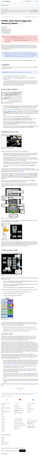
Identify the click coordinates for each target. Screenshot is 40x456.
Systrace (9, 364)
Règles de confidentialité (18, 412)
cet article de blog (7, 41)
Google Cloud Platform (5, 442)
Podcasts (2, 416)
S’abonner (22, 450)
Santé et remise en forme (18, 408)
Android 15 (3, 424)
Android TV (29, 411)
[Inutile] (38, 17)
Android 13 (3, 427)
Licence (12, 448)
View (29, 155)
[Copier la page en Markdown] (22, 23)
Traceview (14, 364)
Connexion (37, 1)
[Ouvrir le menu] (2, 1)
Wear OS (28, 406)
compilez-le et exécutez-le (24, 109)
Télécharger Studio (17, 426)
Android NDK (16, 428)
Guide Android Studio (17, 421)
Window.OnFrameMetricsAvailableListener (22, 40)
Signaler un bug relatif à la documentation (31, 423)
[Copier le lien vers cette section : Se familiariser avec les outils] (19, 132)
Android (2, 406)
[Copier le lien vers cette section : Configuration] (11, 65)
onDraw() (24, 173)
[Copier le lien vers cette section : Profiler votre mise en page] (19, 250)
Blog (2, 414)
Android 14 (3, 425)
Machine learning (17, 406)
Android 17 (3, 420)
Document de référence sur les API (20, 425)
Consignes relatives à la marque (19, 448)
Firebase (2, 441)
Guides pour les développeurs (19, 423)
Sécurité (2, 409)
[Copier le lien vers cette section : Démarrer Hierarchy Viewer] (19, 89)
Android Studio (5, 5)
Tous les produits (4, 444)
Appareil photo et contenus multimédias (18, 411)
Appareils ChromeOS (30, 408)
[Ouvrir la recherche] (23, 1)
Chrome (2, 439)
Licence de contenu (33, 393)
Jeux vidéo (16, 405)
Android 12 (3, 429)
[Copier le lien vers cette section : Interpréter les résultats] (14, 334)
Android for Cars (30, 410)
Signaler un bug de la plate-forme (32, 420)
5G (14, 414)
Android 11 (3, 430)
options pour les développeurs (13, 76)
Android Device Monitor (20, 45)
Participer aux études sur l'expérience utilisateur (31, 427)
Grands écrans (29, 405)
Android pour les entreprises (5, 407)
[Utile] (36, 17)
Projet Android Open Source (6, 411)
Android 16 (3, 422)
